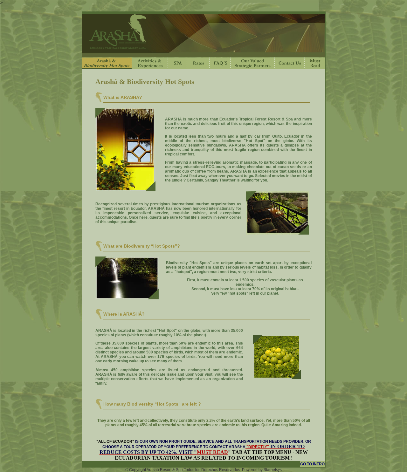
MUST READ (212, 452)
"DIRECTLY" (257, 447)
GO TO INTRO (312, 464)
